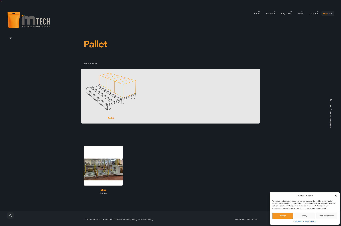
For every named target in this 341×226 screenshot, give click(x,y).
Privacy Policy (310, 221)
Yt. (330, 105)
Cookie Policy (298, 221)
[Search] (10, 215)
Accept (283, 216)
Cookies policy (146, 219)
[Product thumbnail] (103, 166)
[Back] (10, 37)
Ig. (330, 99)
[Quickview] (94, 156)
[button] (335, 195)
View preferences (326, 216)
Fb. (330, 112)
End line (103, 193)
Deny (304, 216)
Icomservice (251, 219)
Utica (103, 190)
